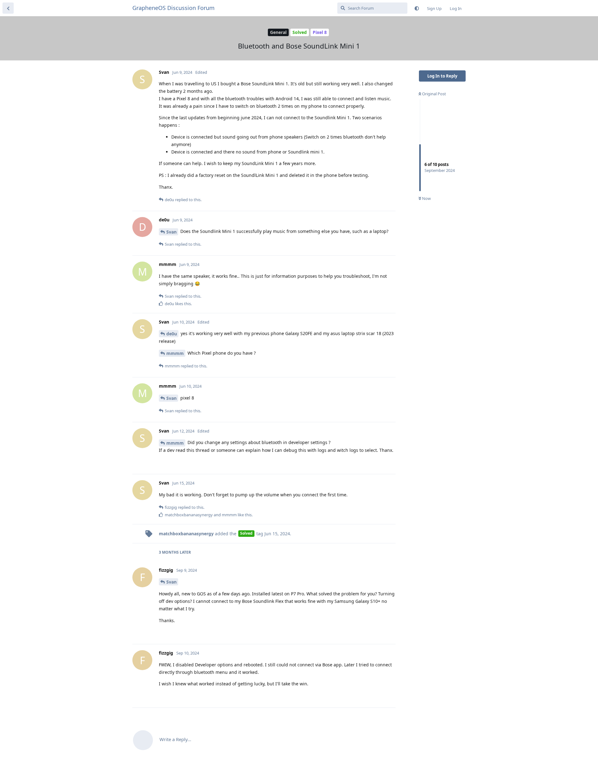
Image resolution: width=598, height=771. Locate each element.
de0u (171, 334)
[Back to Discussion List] (8, 8)
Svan (171, 232)
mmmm (175, 353)
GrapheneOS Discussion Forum (173, 8)
